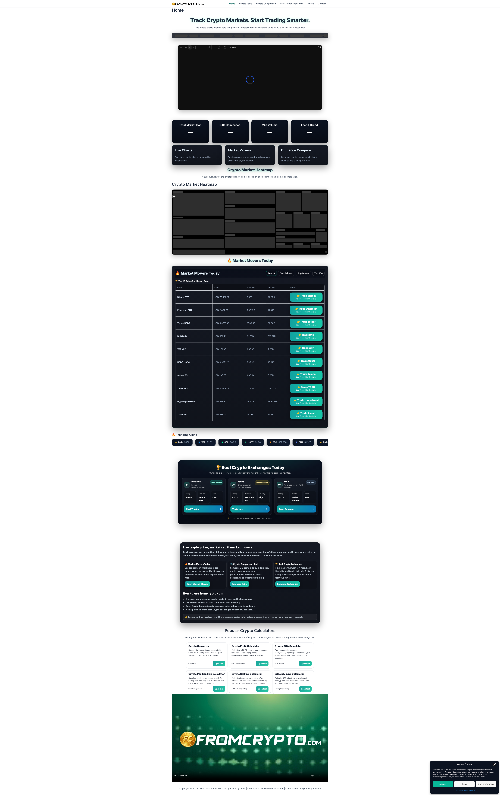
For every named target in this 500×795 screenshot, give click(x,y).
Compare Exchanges (287, 584)
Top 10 (271, 273)
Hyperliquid (186, 401)
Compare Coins (239, 584)
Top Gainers (286, 273)
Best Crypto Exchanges (292, 3)
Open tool (219, 663)
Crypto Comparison (266, 3)
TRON (182, 388)
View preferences (486, 784)
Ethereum (184, 310)
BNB (182, 336)
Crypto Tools (245, 3)
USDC (183, 362)
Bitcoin (183, 297)
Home (232, 3)
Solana (183, 375)
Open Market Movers (197, 584)
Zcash (182, 414)
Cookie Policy (458, 790)
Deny (464, 784)
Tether (183, 323)
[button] (494, 764)
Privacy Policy (469, 790)
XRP (181, 349)
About (311, 3)
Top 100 (318, 273)
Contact (322, 3)
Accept (442, 784)
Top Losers (303, 273)
